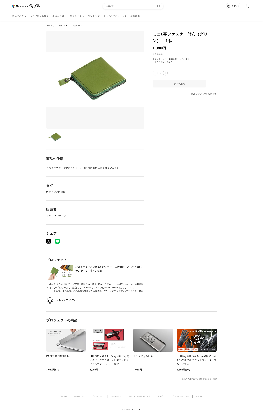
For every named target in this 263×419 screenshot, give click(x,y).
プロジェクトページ (61, 25)
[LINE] (57, 241)
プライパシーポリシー (180, 396)
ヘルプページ (116, 396)
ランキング (94, 16)
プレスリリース (98, 396)
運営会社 (63, 396)
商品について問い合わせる (204, 93)
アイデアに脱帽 (56, 192)
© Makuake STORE (131, 410)
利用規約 (199, 396)
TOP (48, 25)
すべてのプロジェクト (115, 16)
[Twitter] (48, 241)
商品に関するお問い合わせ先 (139, 396)
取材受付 (161, 396)
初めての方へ (19, 16)
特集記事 (135, 16)
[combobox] (131, 6)
